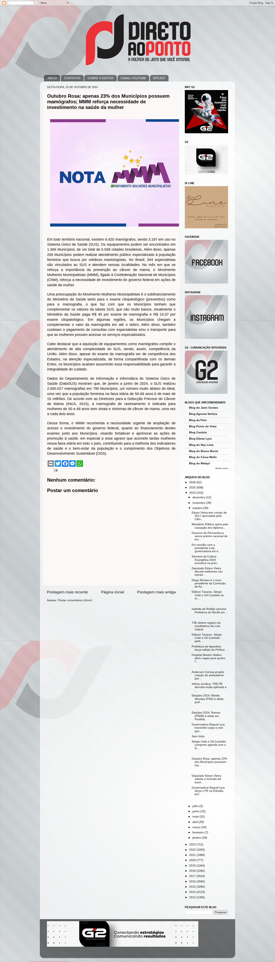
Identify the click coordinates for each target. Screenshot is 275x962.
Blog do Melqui (199, 463)
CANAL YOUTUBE (133, 78)
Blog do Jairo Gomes (203, 407)
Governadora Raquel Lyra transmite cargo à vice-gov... (208, 727)
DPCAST (159, 78)
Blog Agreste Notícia (203, 413)
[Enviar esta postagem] (55, 470)
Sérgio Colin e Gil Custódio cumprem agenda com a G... (209, 745)
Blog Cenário (198, 432)
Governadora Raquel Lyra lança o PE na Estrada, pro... (208, 791)
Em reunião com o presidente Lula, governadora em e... (206, 548)
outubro (197, 508)
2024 (192, 492)
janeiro (197, 837)
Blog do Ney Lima (201, 444)
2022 (192, 849)
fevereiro (198, 832)
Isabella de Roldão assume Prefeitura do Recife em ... (210, 610)
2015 (192, 886)
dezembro (199, 497)
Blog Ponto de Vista (202, 426)
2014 (192, 891)
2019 (192, 865)
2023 (192, 844)
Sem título (198, 736)
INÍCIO (52, 78)
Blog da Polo (198, 420)
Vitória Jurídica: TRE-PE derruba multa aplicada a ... (209, 687)
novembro (199, 502)
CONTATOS (72, 78)
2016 (192, 881)
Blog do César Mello (203, 457)
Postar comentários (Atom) (75, 600)
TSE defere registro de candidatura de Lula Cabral (206, 626)
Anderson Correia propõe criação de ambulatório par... (208, 675)
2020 (192, 860)
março (196, 827)
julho (195, 806)
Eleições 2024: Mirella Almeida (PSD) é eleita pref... (207, 699)
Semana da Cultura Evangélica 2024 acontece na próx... (205, 559)
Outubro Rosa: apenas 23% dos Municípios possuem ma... (209, 762)
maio (196, 816)
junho (196, 811)
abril (195, 822)
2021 (192, 854)
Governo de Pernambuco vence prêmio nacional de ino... (209, 536)
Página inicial (112, 592)
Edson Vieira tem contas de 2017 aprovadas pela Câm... (209, 516)
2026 (192, 482)
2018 (192, 870)
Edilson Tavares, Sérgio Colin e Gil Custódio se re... (208, 595)
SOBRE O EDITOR (100, 78)
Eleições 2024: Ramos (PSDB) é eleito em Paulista (206, 716)
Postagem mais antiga (156, 592)
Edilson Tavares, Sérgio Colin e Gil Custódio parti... (207, 638)
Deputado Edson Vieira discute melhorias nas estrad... (207, 571)
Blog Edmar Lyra (200, 438)
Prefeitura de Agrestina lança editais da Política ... (210, 648)
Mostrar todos (221, 468)
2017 (192, 876)
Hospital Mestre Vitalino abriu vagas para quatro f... (208, 658)
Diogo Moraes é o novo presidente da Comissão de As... (209, 583)
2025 (192, 487)
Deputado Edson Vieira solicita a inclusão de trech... (206, 779)
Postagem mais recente (67, 592)
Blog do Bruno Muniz (203, 451)
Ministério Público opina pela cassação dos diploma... (210, 526)
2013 (192, 897)
